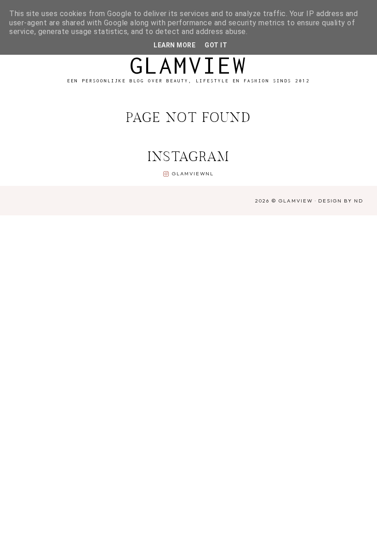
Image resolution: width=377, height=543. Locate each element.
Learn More (174, 45)
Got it (216, 45)
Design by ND (340, 200)
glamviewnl (193, 173)
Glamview (188, 65)
